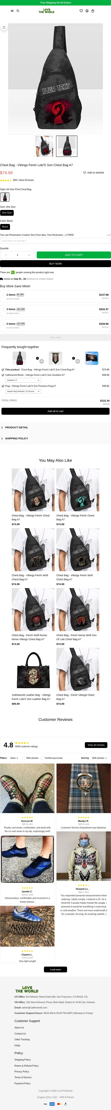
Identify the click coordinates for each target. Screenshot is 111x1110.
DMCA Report (67, 1097)
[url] (34, 1008)
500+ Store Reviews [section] (23, 180)
